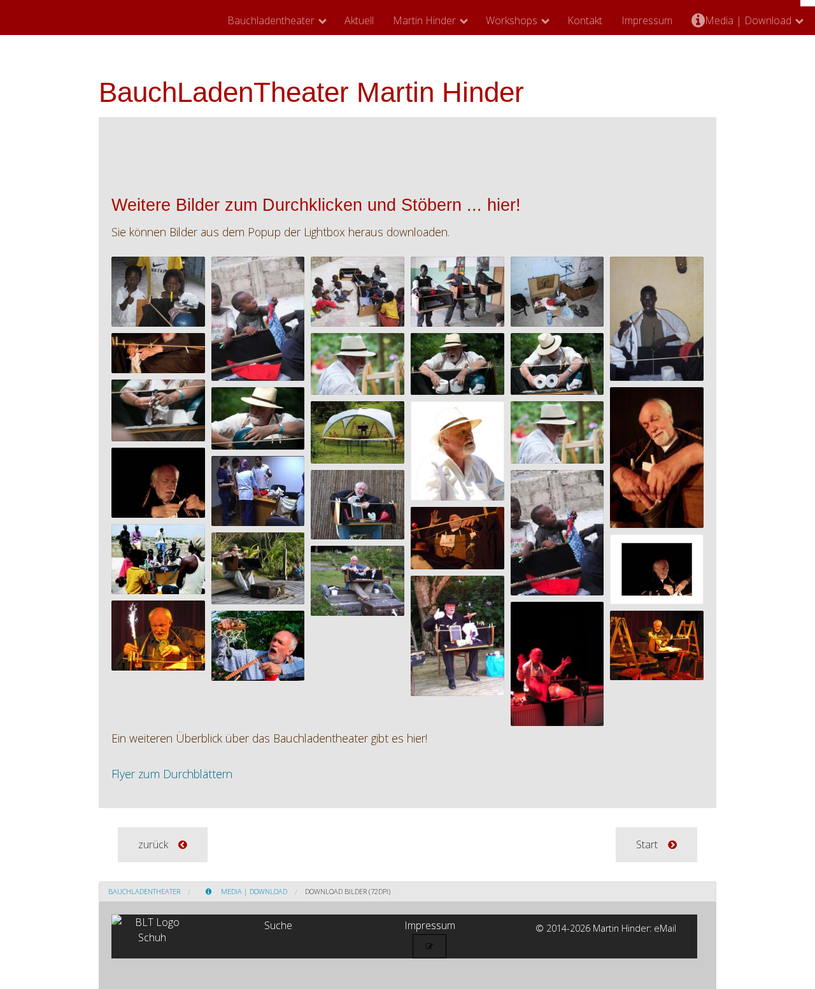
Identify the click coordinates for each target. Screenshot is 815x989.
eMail (665, 928)
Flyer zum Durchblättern (171, 773)
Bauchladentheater (271, 20)
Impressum (646, 20)
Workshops (511, 20)
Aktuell (359, 20)
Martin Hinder (424, 20)
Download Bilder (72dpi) (347, 891)
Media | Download (748, 20)
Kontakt (584, 20)
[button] (163, 844)
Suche (278, 925)
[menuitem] (276, 21)
